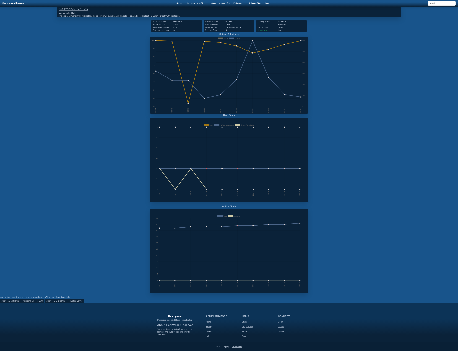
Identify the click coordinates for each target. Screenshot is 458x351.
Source (245, 336)
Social (280, 322)
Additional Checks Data (33, 301)
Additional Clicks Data (56, 301)
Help (208, 336)
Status (244, 322)
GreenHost (262, 30)
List (187, 3)
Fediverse (237, 3)
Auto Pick (201, 3)
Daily (229, 3)
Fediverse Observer (13, 3)
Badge (208, 331)
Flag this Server (75, 301)
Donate (281, 327)
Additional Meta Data (10, 301)
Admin (208, 322)
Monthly (222, 3)
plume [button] (267, 3)
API (243, 327)
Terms (244, 331)
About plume (175, 316)
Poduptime (237, 347)
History (209, 327)
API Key (249, 327)
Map (193, 3)
